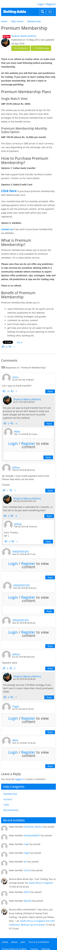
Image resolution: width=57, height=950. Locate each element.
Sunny (27, 870)
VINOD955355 (20, 551)
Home (4, 21)
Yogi (26, 844)
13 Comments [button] (20, 48)
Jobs (23, 941)
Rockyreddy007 (32, 835)
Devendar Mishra (33, 826)
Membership (34, 21)
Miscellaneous (11, 810)
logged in (20, 779)
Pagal (15, 706)
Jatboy (16, 467)
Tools (6, 804)
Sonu (15, 377)
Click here (9, 191)
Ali (25, 861)
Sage (26, 852)
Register (51, 4)
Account (7, 799)
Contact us (7, 229)
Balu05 (27, 900)
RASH (27, 892)
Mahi (17, 431)
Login (40, 4)
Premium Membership (24, 28)
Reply (50, 391)
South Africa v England (41, 882)
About (14, 941)
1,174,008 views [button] (41, 48)
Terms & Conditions (38, 941)
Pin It (19, 342)
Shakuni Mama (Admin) (23, 35)
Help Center (17, 21)
